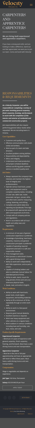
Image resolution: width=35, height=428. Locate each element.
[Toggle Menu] (31, 5)
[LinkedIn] (14, 398)
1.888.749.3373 (20, 414)
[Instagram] (9, 398)
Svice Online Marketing (19, 411)
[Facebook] (5, 398)
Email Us (29, 414)
